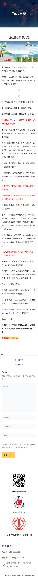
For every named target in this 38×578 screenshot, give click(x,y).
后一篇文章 (19, 364)
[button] (33, 4)
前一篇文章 (19, 360)
